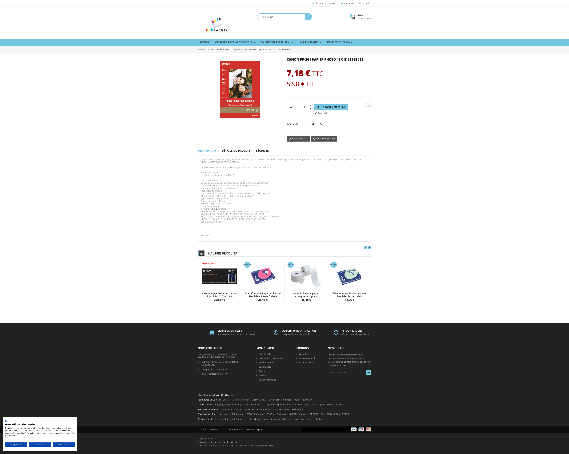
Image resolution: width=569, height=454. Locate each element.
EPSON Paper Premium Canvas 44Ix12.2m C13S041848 (219, 295)
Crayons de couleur (251, 405)
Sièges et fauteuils (316, 419)
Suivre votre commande (326, 3)
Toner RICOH (327, 414)
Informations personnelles (271, 358)
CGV (224, 429)
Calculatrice (226, 409)
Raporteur (307, 400)
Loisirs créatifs (309, 42)
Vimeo (232, 442)
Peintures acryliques (314, 405)
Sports (339, 405)
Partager (305, 124)
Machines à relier (281, 409)
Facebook (211, 442)
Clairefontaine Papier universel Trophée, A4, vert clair (349, 295)
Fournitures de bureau (276, 42)
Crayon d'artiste (231, 405)
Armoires (240, 419)
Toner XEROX (342, 414)
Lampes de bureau (271, 419)
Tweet (313, 124)
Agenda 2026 (258, 400)
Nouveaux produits (307, 358)
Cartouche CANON (265, 414)
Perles (330, 405)
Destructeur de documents (257, 409)
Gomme (236, 400)
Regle (296, 400)
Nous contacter (236, 429)
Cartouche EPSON (244, 414)
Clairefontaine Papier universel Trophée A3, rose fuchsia (263, 295)
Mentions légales (254, 429)
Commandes (265, 367)
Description (207, 151)
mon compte (265, 348)
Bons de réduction (267, 380)
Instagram (236, 442)
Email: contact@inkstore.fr (215, 373)
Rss (219, 442)
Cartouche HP (226, 414)
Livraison (202, 429)
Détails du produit (236, 151)
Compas (287, 400)
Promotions (303, 354)
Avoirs (262, 371)
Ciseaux (226, 400)
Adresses (263, 376)
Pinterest (321, 124)
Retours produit (266, 363)
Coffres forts (254, 419)
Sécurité (262, 151)
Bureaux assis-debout (293, 419)
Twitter (215, 442)
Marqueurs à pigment (274, 405)
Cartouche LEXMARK (287, 414)
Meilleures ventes (306, 363)
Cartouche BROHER (308, 414)
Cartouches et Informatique (234, 42)
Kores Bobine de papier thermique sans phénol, (306, 295)
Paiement (214, 429)
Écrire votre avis (299, 138)
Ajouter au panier (334, 106)
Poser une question (325, 138)
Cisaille (237, 409)
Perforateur (297, 409)
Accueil (204, 42)
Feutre (246, 400)
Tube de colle (274, 400)
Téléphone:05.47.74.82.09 (214, 369)
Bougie (218, 405)
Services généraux (339, 42)
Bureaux (229, 419)
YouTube (224, 442)
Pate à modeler (294, 405)
